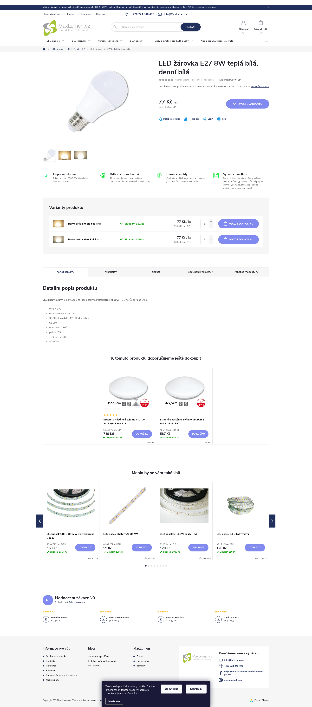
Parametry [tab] (111, 272)
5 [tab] (157, 566)
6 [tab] (160, 566)
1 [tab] (146, 566)
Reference (86, 14)
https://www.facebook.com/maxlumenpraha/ (243, 673)
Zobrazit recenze (77, 602)
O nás (140, 656)
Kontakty (71, 14)
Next (272, 521)
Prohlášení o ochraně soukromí (61, 675)
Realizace (100, 14)
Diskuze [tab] (156, 272)
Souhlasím (196, 689)
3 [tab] (151, 566)
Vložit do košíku (241, 224)
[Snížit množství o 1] (211, 226)
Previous (39, 521)
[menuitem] (55, 41)
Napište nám (52, 679)
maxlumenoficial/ (233, 680)
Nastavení (114, 701)
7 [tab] (163, 566)
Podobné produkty (244, 272)
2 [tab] (149, 566)
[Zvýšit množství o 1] (211, 221)
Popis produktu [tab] (65, 272)
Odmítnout (171, 689)
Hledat (190, 27)
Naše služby (143, 661)
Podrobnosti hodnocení (202, 80)
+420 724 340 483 (233, 665)
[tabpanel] (127, 406)
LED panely (93, 665)
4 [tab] (154, 566)
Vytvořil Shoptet (261, 700)
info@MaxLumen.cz (234, 660)
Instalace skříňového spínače (102, 661)
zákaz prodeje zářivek (99, 656)
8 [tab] (166, 566)
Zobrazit (85, 547)
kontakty (141, 666)
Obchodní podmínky (52, 14)
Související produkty (199, 272)
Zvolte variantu (250, 104)
